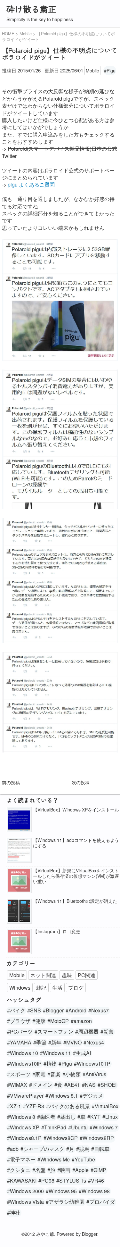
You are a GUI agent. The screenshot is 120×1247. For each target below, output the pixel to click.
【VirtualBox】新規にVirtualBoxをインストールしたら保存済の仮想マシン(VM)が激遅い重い (76, 876)
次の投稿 (81, 782)
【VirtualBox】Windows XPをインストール (76, 809)
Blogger (89, 1234)
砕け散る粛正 (31, 9)
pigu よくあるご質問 (31, 184)
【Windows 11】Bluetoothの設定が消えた (75, 901)
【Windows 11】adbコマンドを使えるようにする (76, 842)
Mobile (92, 70)
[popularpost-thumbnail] (18, 820)
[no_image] (18, 881)
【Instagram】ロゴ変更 (56, 931)
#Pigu (110, 70)
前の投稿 (11, 782)
